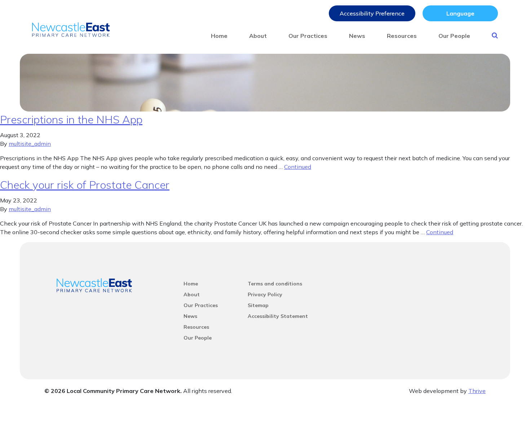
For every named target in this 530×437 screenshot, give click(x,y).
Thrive (477, 390)
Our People (454, 35)
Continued (297, 166)
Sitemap (258, 305)
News (357, 35)
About (258, 35)
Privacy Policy (265, 294)
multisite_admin (30, 143)
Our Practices (307, 35)
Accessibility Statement (278, 316)
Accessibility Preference (372, 13)
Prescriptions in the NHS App (71, 119)
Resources (402, 35)
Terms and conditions (275, 283)
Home (219, 35)
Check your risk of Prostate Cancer (84, 185)
